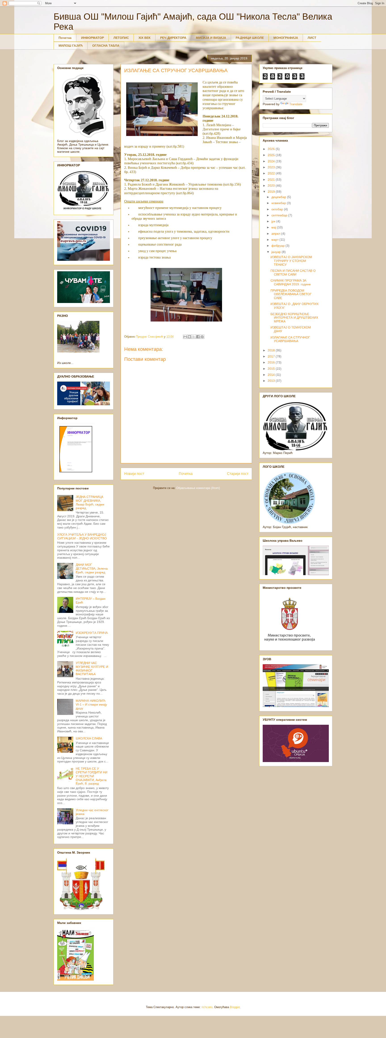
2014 (272, 374)
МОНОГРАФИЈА (285, 38)
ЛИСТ (312, 38)
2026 (272, 149)
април (276, 233)
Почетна (65, 38)
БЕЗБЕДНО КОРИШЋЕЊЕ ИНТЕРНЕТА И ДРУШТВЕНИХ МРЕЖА (294, 317)
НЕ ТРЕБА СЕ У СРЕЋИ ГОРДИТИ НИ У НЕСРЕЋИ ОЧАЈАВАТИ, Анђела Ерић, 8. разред (91, 776)
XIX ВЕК (144, 38)
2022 (272, 173)
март (275, 239)
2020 (272, 185)
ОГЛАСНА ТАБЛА (105, 45)
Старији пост (237, 474)
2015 (272, 368)
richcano (206, 1007)
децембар (279, 197)
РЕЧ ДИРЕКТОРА (173, 38)
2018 (272, 350)
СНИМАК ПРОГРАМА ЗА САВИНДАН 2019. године (291, 282)
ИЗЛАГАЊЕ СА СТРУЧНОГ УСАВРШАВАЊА (290, 339)
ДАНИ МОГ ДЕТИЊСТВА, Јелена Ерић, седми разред (92, 568)
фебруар (278, 245)
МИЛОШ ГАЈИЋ (71, 45)
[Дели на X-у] (193, 336)
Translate (295, 104)
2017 (272, 356)
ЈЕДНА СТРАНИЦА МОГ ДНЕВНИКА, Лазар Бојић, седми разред (90, 502)
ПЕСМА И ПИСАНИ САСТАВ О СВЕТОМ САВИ (293, 272)
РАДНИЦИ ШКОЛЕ (250, 38)
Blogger (234, 1007)
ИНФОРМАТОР (92, 38)
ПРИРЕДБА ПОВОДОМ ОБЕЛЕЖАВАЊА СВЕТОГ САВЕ (291, 294)
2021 (272, 179)
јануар (276, 252)
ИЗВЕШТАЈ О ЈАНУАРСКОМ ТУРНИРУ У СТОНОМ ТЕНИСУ (291, 260)
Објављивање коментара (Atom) (198, 488)
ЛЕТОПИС (121, 38)
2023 (272, 167)
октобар (277, 209)
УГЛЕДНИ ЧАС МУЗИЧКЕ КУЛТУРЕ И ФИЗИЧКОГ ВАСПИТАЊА (92, 668)
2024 (272, 161)
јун (273, 221)
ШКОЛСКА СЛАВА (89, 738)
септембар (279, 215)
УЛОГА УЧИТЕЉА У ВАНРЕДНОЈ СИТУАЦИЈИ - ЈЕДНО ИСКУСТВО (82, 536)
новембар (279, 203)
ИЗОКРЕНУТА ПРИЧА (92, 633)
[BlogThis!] (189, 336)
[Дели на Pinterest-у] (202, 336)
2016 (272, 362)
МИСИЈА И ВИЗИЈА (211, 38)
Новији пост (134, 474)
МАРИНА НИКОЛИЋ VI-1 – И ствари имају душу (91, 704)
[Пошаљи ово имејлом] (185, 336)
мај (274, 227)
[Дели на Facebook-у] (198, 336)
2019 (272, 191)
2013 (272, 380)
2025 (272, 155)
